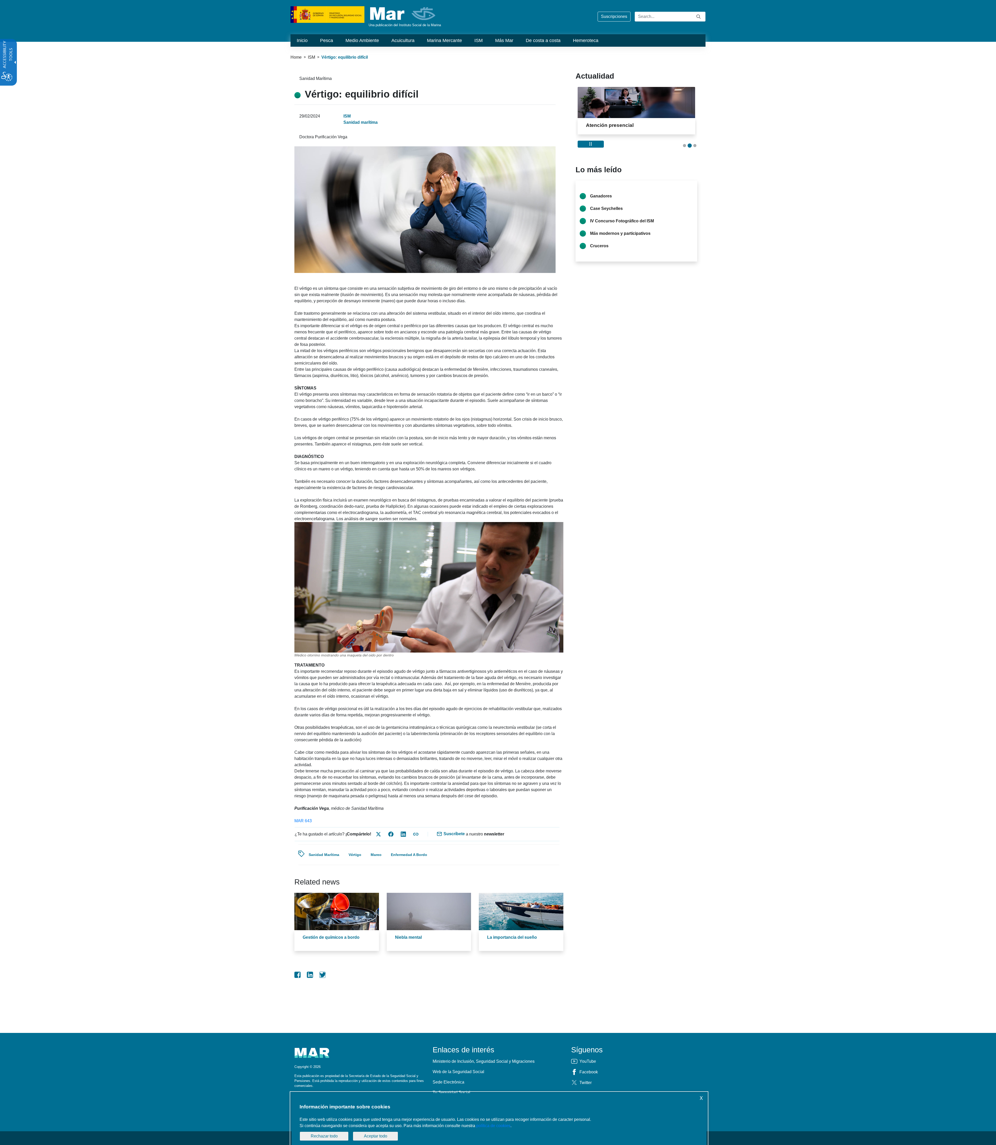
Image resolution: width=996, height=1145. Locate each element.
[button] (684, 145)
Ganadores (601, 196)
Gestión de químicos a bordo (331, 937)
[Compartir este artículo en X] (378, 834)
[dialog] (499, 1119)
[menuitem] (302, 40)
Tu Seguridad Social (451, 1092)
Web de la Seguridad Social (458, 1071)
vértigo (355, 855)
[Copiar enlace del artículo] (416, 834)
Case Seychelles (606, 208)
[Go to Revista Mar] (403, 13)
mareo (376, 855)
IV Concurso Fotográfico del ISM (622, 221)
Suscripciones (614, 16)
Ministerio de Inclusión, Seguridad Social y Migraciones (484, 1061)
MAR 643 (303, 821)
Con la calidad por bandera (618, 125)
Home (296, 57)
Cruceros (599, 246)
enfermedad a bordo (409, 855)
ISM (311, 57)
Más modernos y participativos (620, 233)
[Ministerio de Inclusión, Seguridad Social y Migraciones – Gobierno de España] (327, 14)
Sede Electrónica (448, 1082)
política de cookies (493, 1125)
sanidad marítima (324, 855)
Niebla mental (408, 937)
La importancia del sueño (512, 937)
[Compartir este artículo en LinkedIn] (403, 834)
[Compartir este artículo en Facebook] (391, 834)
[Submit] (698, 16)
